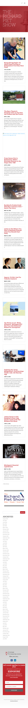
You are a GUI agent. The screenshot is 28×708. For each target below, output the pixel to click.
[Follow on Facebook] (12, 660)
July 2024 (5, 562)
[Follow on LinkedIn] (15, 660)
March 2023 (5, 588)
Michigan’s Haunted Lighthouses (11, 466)
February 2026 (6, 529)
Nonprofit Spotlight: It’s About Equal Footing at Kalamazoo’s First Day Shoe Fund (14, 65)
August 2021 (5, 621)
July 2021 (5, 623)
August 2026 (5, 518)
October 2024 (5, 557)
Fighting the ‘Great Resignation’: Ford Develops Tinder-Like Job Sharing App (14, 372)
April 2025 (5, 546)
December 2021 (6, 614)
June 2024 (5, 564)
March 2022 (5, 609)
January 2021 (5, 630)
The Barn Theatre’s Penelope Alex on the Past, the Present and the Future (13, 112)
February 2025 (6, 550)
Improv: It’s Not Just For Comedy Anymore (12, 278)
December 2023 (6, 572)
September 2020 (6, 635)
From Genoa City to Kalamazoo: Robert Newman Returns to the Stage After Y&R (12, 160)
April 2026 (5, 525)
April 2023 (5, 586)
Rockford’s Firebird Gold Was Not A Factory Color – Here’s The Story (13, 206)
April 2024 (5, 567)
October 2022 (5, 597)
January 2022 (5, 612)
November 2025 (6, 534)
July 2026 (5, 520)
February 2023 (6, 590)
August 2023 (5, 579)
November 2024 (6, 555)
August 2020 (5, 637)
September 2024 (6, 558)
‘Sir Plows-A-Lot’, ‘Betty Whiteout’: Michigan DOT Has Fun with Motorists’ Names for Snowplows (13, 325)
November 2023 (6, 574)
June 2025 (5, 543)
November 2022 (6, 595)
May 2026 (5, 524)
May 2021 (5, 626)
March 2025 (5, 548)
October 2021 (5, 617)
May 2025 (5, 544)
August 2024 (5, 560)
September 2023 (6, 577)
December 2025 (6, 532)
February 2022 (6, 610)
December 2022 (6, 593)
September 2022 (6, 598)
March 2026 (5, 527)
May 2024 (5, 565)
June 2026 (5, 522)
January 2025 (5, 551)
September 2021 (6, 619)
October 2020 (5, 633)
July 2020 (5, 638)
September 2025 (6, 537)
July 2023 (5, 581)
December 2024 (6, 553)
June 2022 (5, 604)
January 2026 (5, 531)
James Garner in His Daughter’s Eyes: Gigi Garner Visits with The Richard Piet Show (12, 419)
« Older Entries (6, 483)
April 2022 (5, 607)
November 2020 (6, 631)
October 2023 (5, 576)
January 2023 (5, 591)
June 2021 (5, 624)
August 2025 (5, 539)
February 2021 (6, 628)
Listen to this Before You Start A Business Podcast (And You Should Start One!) (13, 231)
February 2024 (6, 571)
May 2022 (5, 605)
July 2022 (5, 602)
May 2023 (5, 584)
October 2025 (5, 536)
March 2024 (5, 569)
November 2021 (6, 616)
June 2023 (5, 583)
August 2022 (5, 600)
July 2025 (5, 541)
